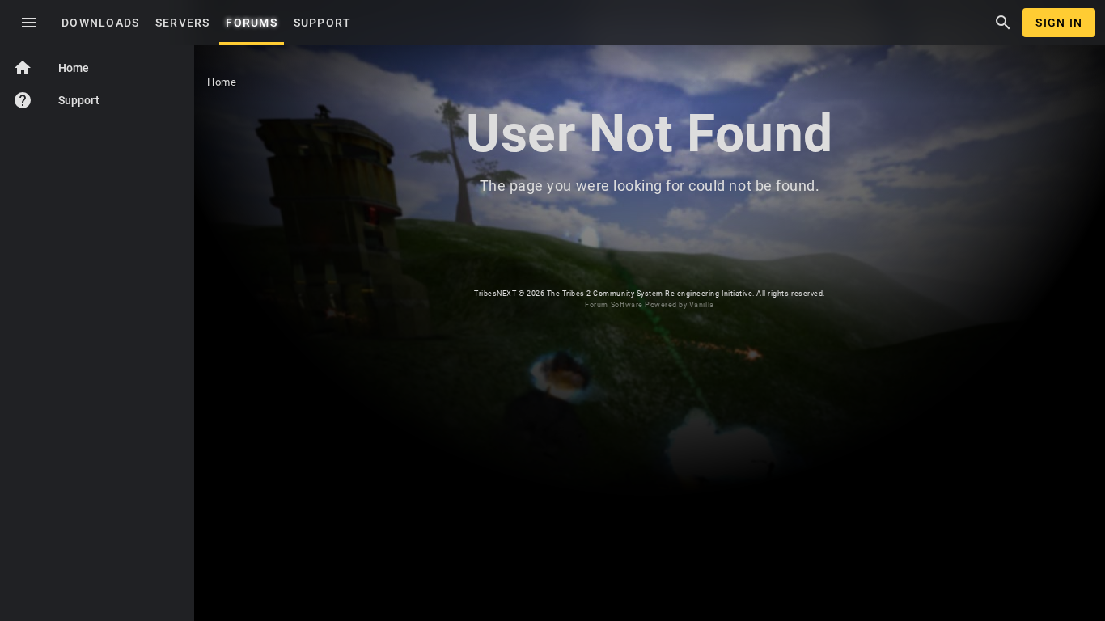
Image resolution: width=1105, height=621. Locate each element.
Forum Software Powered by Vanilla (649, 305)
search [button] (1003, 22)
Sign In (1058, 22)
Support (56, 100)
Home (51, 68)
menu (29, 22)
